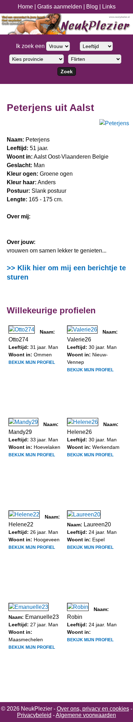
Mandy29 (20, 432)
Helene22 (21, 524)
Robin (74, 617)
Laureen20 (97, 524)
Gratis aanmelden (59, 7)
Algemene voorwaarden (86, 715)
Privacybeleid (34, 715)
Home (25, 7)
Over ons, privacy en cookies (93, 709)
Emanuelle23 (42, 617)
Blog (92, 7)
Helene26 (79, 432)
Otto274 (18, 339)
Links (109, 7)
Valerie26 (79, 339)
